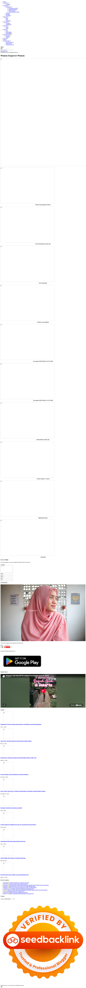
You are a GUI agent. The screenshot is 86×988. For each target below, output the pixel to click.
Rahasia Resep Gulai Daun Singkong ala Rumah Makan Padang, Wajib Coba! (18, 757)
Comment (3, 564)
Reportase (8, 36)
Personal (5, 25)
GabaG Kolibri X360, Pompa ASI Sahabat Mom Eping (13, 858)
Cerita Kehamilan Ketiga (14, 12)
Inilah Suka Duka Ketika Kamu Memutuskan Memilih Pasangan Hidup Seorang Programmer (29, 885)
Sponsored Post (6, 34)
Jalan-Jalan (8, 20)
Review (7, 37)
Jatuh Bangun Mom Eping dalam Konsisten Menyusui (13, 841)
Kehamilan (8, 7)
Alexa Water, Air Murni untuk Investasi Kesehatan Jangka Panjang (16, 741)
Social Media (8, 32)
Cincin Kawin (6, 888)
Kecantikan (8, 15)
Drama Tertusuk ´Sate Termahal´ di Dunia (19, 883)
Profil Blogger (9, 33)
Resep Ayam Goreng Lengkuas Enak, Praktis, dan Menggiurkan (22, 887)
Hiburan (5, 16)
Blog (7, 30)
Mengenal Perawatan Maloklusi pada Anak (18, 892)
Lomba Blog (8, 24)
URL (2, 578)
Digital (4, 29)
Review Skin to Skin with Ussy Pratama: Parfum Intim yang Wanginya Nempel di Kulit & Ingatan (23, 791)
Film (7, 19)
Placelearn (5, 885)
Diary (7, 27)
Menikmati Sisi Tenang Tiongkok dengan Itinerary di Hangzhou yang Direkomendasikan (21, 724)
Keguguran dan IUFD (13, 8)
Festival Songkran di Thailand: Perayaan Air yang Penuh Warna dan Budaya (18, 824)
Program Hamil (12, 10)
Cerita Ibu (8, 4)
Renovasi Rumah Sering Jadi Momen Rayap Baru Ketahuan (14, 774)
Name (2, 573)
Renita (4, 893)
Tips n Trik (5, 38)
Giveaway (8, 23)
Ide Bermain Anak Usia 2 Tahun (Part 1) (15, 891)
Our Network (6, 40)
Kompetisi (5, 21)
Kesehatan (5, 5)
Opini (7, 28)
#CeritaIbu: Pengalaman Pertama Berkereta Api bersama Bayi (21, 893)
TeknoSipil (5, 882)
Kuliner (4, 39)
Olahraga (8, 13)
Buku (7, 18)
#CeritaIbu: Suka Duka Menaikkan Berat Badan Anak (22, 888)
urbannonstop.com (10, 44)
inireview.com (9, 43)
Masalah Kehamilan (13, 9)
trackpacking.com (9, 42)
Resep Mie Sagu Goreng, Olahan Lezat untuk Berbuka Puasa (15, 874)
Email (2, 576)
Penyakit (8, 14)
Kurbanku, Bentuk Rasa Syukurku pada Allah (11, 807)
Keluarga (5, 2)
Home (4, 1)
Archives (2, 898)
